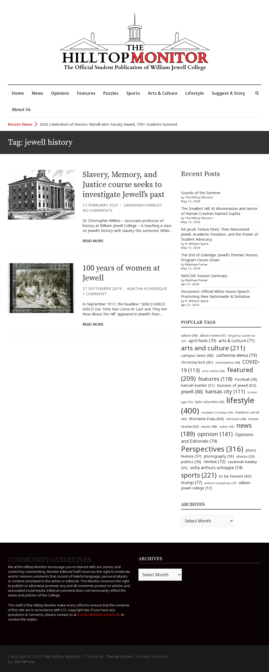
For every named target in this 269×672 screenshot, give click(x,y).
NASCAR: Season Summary (204, 275)
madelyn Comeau (217, 412)
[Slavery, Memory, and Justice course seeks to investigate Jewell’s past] (41, 195)
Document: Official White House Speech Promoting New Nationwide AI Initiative (215, 294)
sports (198, 474)
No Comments (97, 210)
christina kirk (197, 362)
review (214, 461)
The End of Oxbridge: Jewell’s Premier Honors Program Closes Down (219, 257)
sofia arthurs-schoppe (216, 467)
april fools (202, 340)
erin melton (213, 371)
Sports (133, 93)
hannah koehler (198, 385)
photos (245, 456)
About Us (21, 109)
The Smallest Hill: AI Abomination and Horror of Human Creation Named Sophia (219, 211)
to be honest (235, 476)
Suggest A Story (228, 93)
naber (226, 426)
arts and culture (213, 347)
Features (86, 93)
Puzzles (110, 93)
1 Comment (94, 293)
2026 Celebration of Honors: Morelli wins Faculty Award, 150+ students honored (108, 124)
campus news (197, 355)
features (215, 378)
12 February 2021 (100, 205)
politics (191, 461)
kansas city (225, 391)
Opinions (60, 93)
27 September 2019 (102, 288)
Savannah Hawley (143, 205)
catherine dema (236, 355)
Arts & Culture (163, 93)
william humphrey (220, 483)
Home (18, 93)
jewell (192, 391)
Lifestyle (194, 93)
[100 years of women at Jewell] (41, 288)
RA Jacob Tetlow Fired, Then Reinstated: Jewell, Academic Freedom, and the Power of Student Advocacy (219, 234)
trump (191, 482)
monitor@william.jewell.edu (98, 614)
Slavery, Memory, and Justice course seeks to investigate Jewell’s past (123, 185)
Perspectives (212, 449)
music (209, 426)
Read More (92, 240)
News (37, 93)
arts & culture (237, 340)
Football (246, 379)
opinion (215, 434)
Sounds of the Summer (201, 192)
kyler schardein (209, 402)
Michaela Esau (206, 418)
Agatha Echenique (147, 288)
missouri (236, 419)
